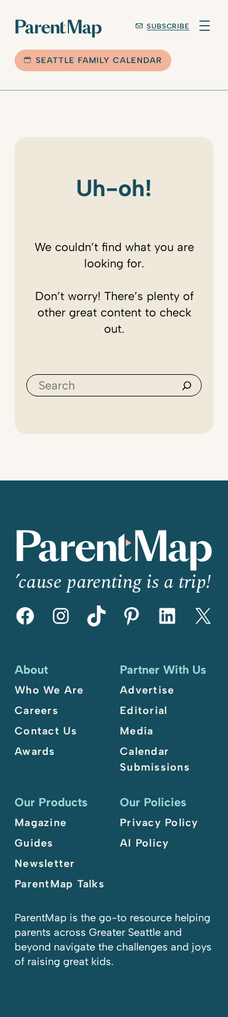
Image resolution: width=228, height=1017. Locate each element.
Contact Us (46, 731)
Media (136, 731)
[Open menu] (204, 25)
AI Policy (144, 843)
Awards (35, 751)
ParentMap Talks (60, 883)
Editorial (143, 710)
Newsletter (45, 863)
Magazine (41, 822)
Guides (34, 843)
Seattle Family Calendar (99, 60)
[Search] (186, 385)
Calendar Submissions (155, 759)
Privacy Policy (159, 822)
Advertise (147, 690)
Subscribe (168, 26)
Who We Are (49, 690)
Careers (36, 710)
